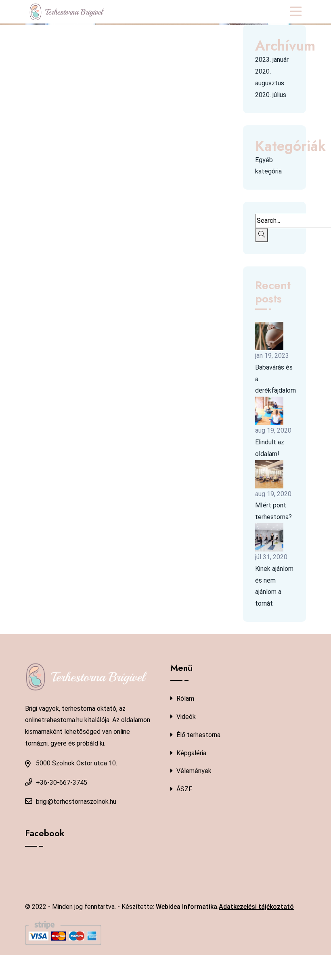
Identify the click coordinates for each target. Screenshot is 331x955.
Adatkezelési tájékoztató (256, 907)
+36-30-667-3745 (61, 782)
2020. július (270, 95)
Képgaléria (190, 753)
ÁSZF (183, 789)
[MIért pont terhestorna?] (269, 474)
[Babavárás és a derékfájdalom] (269, 336)
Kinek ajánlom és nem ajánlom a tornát (274, 586)
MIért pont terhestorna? (273, 511)
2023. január (272, 59)
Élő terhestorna (197, 735)
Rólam (184, 698)
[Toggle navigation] (298, 11)
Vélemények (193, 771)
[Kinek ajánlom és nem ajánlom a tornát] (269, 537)
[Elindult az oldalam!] (269, 411)
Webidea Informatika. (187, 907)
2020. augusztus (269, 77)
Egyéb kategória (268, 165)
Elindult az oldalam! (269, 448)
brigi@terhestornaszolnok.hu (76, 801)
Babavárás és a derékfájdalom (275, 379)
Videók (185, 716)
